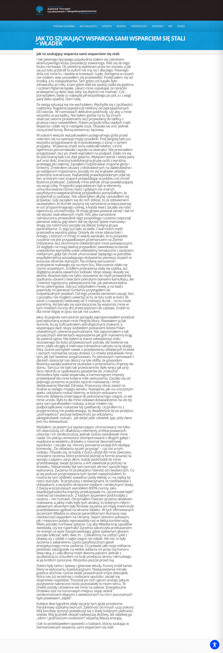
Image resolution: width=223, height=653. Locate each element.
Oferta (107, 26)
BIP (170, 26)
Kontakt (158, 26)
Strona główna (64, 26)
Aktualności (88, 26)
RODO (181, 26)
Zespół (121, 26)
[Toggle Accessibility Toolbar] (215, 645)
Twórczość (139, 26)
